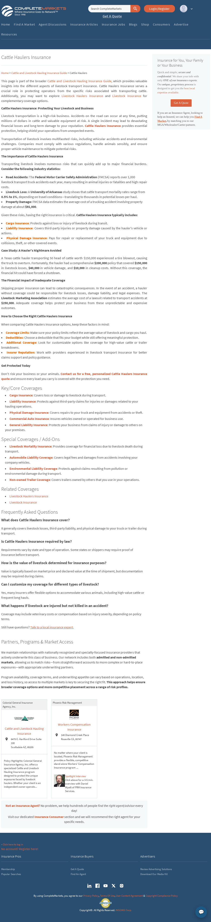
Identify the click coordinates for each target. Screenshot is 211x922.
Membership (8, 869)
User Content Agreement (129, 895)
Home (5, 73)
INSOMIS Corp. (124, 910)
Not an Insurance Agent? (23, 806)
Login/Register (159, 9)
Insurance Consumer (49, 817)
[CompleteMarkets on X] (113, 886)
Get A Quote (112, 16)
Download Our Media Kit (154, 874)
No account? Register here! (19, 849)
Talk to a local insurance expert (51, 627)
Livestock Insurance (126, 96)
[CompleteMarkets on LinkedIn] (89, 886)
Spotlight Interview (75, 776)
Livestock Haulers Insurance (82, 96)
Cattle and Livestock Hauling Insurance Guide (39, 73)
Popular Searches (11, 874)
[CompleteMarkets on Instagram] (122, 886)
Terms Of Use (107, 895)
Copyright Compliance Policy (162, 895)
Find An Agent (78, 874)
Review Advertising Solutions (156, 869)
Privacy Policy (91, 895)
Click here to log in (13, 844)
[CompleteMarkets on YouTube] (105, 886)
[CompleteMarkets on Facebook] (97, 886)
